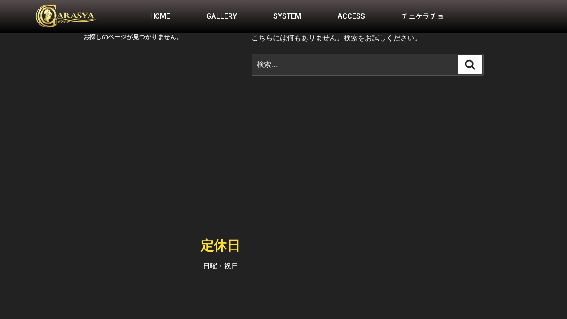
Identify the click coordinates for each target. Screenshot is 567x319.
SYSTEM (287, 16)
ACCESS (351, 16)
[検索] (470, 64)
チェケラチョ (422, 16)
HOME (160, 16)
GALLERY (221, 16)
